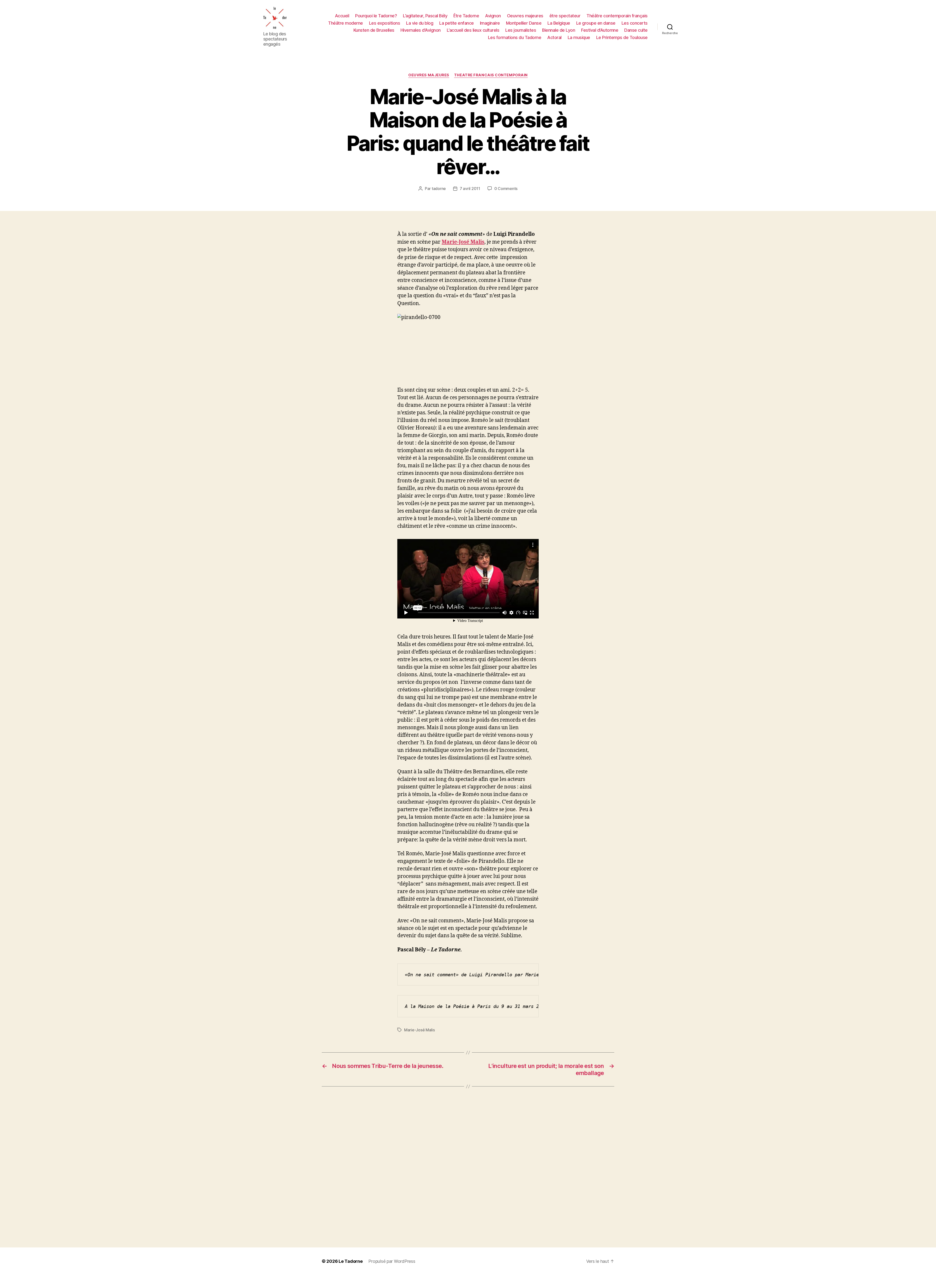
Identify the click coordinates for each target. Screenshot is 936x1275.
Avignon (493, 15)
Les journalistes (520, 30)
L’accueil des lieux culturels (473, 30)
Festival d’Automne (599, 30)
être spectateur (565, 15)
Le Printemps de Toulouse (622, 37)
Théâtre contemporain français (617, 15)
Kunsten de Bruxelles (373, 30)
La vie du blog (419, 23)
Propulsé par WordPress (391, 1261)
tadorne (439, 188)
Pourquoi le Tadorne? (376, 15)
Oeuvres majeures (525, 15)
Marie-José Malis (463, 242)
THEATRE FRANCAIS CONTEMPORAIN (491, 75)
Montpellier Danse (524, 23)
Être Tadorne (466, 15)
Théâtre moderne (345, 23)
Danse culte (636, 30)
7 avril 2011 (470, 188)
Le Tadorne (350, 1261)
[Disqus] (468, 1167)
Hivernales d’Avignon (420, 30)
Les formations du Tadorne (514, 37)
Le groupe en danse (595, 23)
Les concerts (635, 23)
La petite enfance (456, 23)
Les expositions (384, 23)
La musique (579, 37)
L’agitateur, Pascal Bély (425, 15)
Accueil (342, 15)
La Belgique (558, 23)
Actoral (554, 37)
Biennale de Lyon (558, 30)
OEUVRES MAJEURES (428, 75)
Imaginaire (490, 23)
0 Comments (505, 188)
